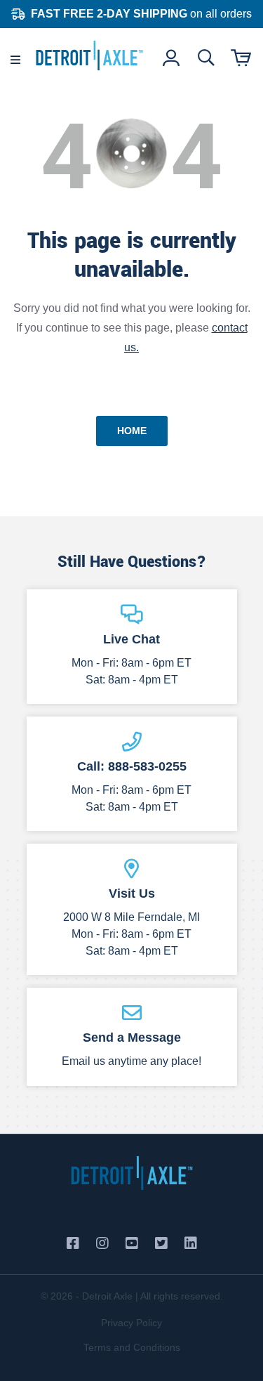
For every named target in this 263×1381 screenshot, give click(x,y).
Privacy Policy (131, 1322)
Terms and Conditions (131, 1347)
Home (132, 430)
